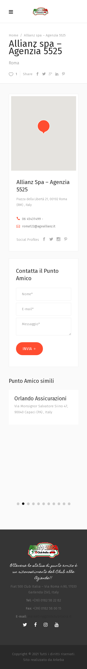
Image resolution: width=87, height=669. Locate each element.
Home (13, 35)
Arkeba (58, 660)
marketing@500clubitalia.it (49, 616)
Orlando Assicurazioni (40, 398)
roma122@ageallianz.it (38, 226)
